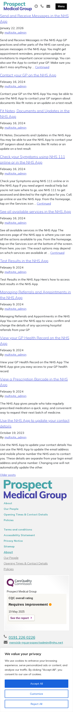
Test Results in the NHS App (24, 260)
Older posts (8, 475)
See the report (19, 618)
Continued (42, 67)
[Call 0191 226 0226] (43, 6)
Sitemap (9, 546)
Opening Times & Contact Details (26, 514)
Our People (11, 509)
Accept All (36, 683)
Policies (8, 520)
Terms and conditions (18, 529)
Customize (36, 693)
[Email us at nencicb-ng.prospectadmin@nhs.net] (48, 6)
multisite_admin (15, 32)
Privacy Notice (13, 541)
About (8, 503)
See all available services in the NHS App (35, 211)
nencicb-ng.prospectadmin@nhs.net (36, 642)
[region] (36, 680)
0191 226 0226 (22, 637)
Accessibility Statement (19, 535)
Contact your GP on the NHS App (28, 75)
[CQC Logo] (19, 585)
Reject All (36, 704)
